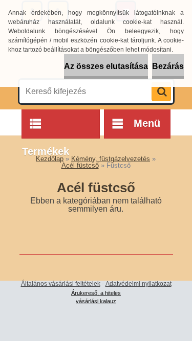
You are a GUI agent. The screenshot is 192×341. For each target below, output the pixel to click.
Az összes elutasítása (106, 66)
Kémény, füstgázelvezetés (110, 159)
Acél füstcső (80, 165)
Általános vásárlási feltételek (60, 283)
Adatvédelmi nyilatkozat (138, 283)
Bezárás (168, 66)
